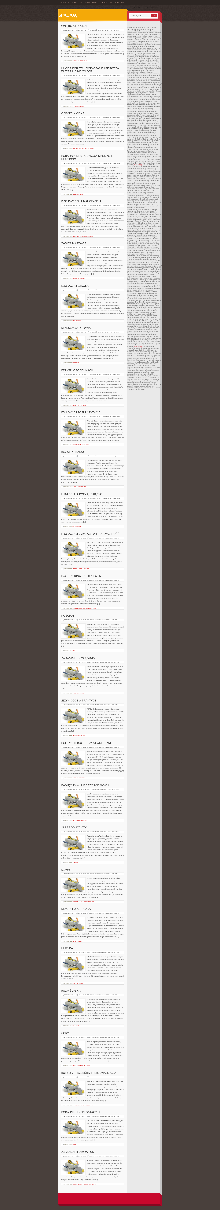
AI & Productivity (74, 827)
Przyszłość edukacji (77, 370)
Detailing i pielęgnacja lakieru (83, 236)
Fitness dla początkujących (82, 494)
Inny (81, 2)
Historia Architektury (80, 820)
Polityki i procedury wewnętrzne (86, 743)
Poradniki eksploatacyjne (81, 1112)
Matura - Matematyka (79, 486)
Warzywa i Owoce (78, 693)
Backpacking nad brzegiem (81, 576)
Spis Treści (104, 2)
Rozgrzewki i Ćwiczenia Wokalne (83, 901)
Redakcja (95, 2)
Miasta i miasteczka (76, 909)
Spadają (67, 15)
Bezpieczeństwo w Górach (81, 1065)
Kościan (67, 616)
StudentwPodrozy (79, 106)
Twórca (116, 2)
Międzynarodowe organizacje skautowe (86, 608)
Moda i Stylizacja (78, 983)
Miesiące (87, 2)
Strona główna (64, 2)
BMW (74, 650)
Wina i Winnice (77, 320)
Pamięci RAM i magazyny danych (85, 785)
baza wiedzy (138, 165)
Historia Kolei (77, 941)
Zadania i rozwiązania (78, 658)
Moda (74, 1144)
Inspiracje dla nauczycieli (81, 201)
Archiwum (74, 2)
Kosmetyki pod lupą (79, 405)
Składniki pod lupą (79, 735)
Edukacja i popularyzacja (80, 412)
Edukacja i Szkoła (75, 286)
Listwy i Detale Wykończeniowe (83, 1105)
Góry (65, 1033)
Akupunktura (76, 526)
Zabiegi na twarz (73, 243)
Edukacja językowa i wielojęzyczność (90, 534)
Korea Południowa (79, 778)
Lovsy (65, 870)
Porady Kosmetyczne (80, 61)
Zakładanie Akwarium (78, 1152)
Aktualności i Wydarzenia (80, 444)
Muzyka (67, 948)
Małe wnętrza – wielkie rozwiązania (84, 1184)
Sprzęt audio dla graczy (81, 568)
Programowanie (78, 194)
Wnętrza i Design (74, 26)
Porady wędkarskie (79, 278)
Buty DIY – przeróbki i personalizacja (88, 1073)
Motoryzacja (77, 1025)
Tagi (111, 2)
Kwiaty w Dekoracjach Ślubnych (83, 148)
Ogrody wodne (72, 113)
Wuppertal (76, 362)
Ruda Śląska (71, 991)
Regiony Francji (73, 452)
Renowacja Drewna (76, 328)
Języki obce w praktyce (78, 701)
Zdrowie (75, 862)
